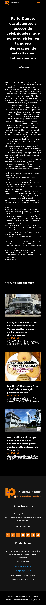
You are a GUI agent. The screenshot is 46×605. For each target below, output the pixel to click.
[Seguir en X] (8, 535)
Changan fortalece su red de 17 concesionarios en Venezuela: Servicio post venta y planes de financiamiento (22, 329)
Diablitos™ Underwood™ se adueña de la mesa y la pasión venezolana (22, 389)
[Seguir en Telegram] (33, 535)
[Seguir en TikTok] (38, 535)
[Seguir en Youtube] (23, 535)
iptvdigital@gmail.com (23, 571)
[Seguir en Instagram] (13, 535)
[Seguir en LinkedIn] (28, 535)
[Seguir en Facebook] (18, 535)
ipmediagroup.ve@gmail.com (23, 566)
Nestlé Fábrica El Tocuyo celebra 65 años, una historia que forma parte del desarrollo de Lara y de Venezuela (22, 443)
